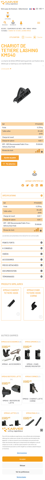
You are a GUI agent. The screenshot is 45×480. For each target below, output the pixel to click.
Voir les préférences (22, 472)
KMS (24, 28)
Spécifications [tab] (9, 195)
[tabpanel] (22, 219)
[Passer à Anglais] (33, 9)
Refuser (22, 465)
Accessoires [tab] (8, 259)
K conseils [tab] (7, 248)
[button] (41, 430)
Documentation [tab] (9, 271)
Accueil (3, 28)
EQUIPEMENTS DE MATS (15, 28)
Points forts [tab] (8, 242)
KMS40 (29, 28)
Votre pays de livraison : (14, 9)
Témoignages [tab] (8, 276)
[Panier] (8, 13)
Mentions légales (21, 477)
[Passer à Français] (30, 9)
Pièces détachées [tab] (10, 265)
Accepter (23, 459)
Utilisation (14, 37)
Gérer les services (22, 453)
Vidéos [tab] (5, 254)
